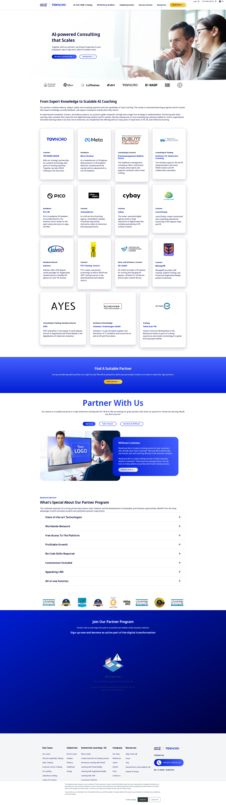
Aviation (70, 758)
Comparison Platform (89, 780)
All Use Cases (72, 754)
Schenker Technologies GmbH (107, 326)
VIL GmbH (122, 265)
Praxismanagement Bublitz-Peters (131, 157)
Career (115, 763)
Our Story (116, 754)
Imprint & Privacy (132, 771)
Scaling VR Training (49, 780)
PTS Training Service (90, 265)
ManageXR (160, 265)
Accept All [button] (143, 800)
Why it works (86, 754)
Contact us (117, 776)
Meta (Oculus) (87, 156)
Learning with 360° (88, 776)
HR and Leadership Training (52, 758)
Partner (115, 767)
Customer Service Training (52, 767)
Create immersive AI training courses (95, 758)
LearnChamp (161, 212)
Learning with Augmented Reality (93, 771)
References (117, 758)
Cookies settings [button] (131, 800)
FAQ (127, 763)
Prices (128, 758)
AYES (45, 326)
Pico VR (46, 212)
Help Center (130, 754)
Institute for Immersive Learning (166, 157)
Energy (69, 771)
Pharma (70, 763)
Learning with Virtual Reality (91, 767)
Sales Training (47, 763)
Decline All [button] (154, 800)
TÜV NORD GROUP (51, 156)
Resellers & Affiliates (131, 424)
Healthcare (71, 767)
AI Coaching (46, 771)
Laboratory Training (49, 776)
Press (115, 771)
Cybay (121, 212)
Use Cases (46, 754)
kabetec (47, 265)
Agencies (89, 424)
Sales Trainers (107, 424)
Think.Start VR (149, 326)
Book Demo (177, 5)
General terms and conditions (137, 767)
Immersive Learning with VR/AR (93, 763)
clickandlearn (87, 212)
